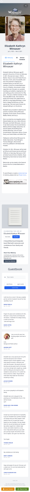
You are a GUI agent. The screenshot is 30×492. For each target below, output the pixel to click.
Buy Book (16, 236)
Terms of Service (19, 485)
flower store (22, 175)
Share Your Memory (10, 261)
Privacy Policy (11, 485)
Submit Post (15, 287)
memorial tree (23, 173)
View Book (7, 236)
